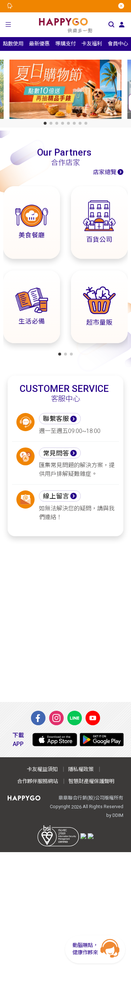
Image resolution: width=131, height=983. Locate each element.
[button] (8, 25)
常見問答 (56, 453)
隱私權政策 (81, 769)
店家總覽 (104, 172)
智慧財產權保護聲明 (91, 781)
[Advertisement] (65, 619)
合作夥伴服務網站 (37, 781)
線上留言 (56, 496)
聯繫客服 (56, 418)
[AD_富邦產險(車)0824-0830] (71, 91)
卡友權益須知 (42, 769)
